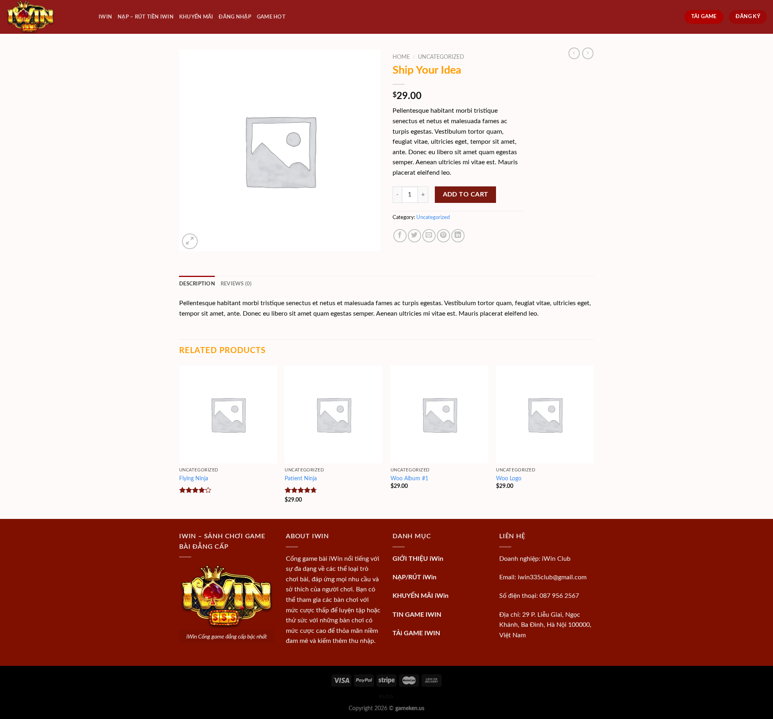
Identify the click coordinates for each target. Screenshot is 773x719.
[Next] (593, 441)
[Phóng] (190, 241)
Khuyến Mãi (196, 16)
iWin (105, 16)
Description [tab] (197, 283)
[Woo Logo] (545, 414)
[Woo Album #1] (439, 414)
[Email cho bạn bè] (429, 235)
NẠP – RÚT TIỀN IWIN (146, 16)
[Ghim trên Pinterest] (443, 235)
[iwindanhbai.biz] (46, 17)
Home (401, 57)
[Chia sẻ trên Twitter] (414, 235)
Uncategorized (441, 57)
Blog (386, 696)
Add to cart (465, 195)
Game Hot (271, 16)
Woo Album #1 (409, 478)
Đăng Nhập (235, 16)
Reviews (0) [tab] (236, 283)
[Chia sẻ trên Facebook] (400, 235)
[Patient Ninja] (333, 414)
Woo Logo (508, 478)
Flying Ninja (193, 478)
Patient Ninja (301, 478)
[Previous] (180, 441)
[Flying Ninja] (228, 414)
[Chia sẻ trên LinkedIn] (458, 235)
